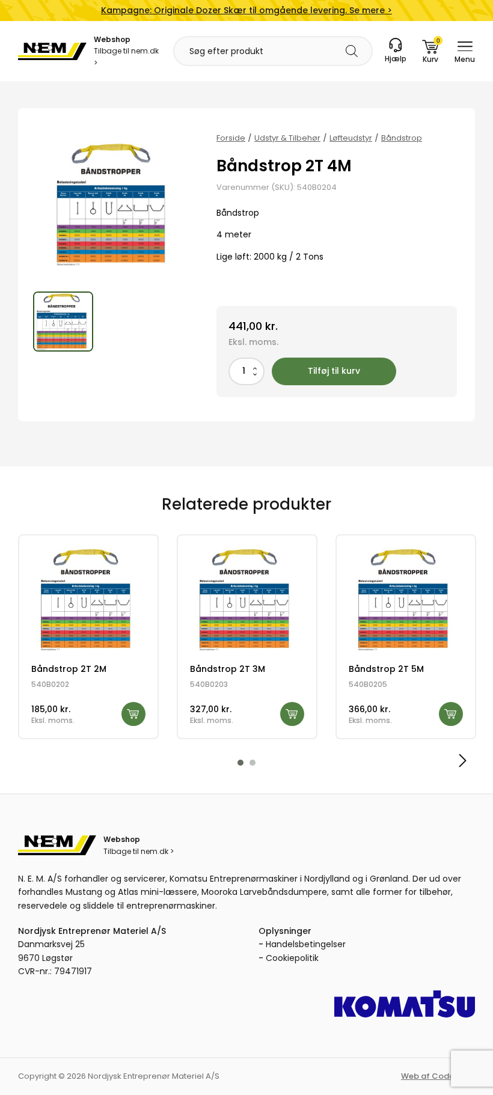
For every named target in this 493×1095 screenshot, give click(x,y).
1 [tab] (240, 763)
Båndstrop (401, 138)
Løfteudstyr (350, 138)
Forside (230, 138)
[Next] (461, 760)
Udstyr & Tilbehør (287, 138)
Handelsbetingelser (306, 944)
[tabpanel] (88, 636)
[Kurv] (430, 51)
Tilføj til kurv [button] (133, 714)
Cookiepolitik (292, 958)
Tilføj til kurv (334, 371)
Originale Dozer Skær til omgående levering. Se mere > (246, 10)
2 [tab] (253, 763)
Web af (438, 1076)
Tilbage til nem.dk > (126, 56)
